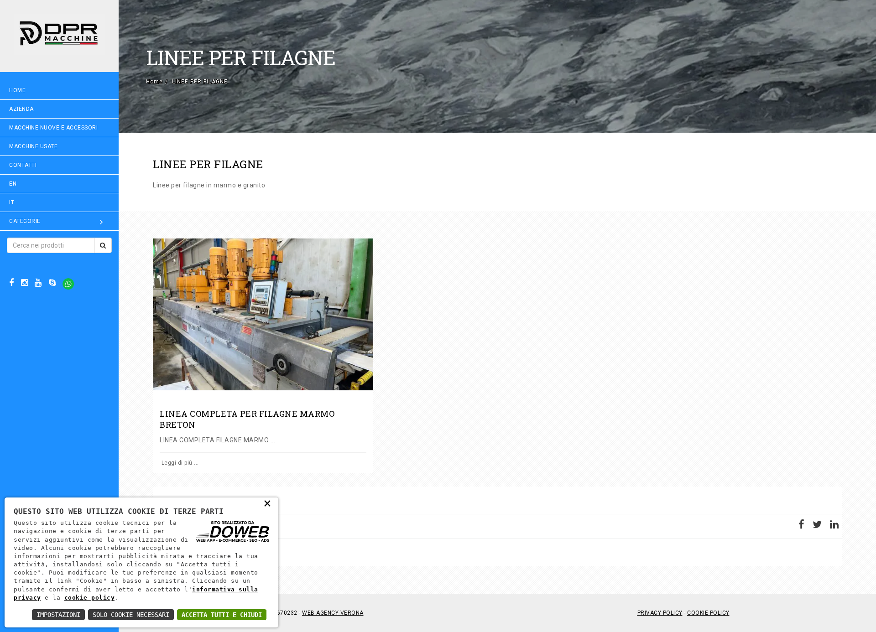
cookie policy (89, 597)
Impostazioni (58, 614)
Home (17, 90)
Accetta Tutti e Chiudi (222, 614)
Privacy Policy (660, 613)
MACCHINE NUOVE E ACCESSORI (53, 127)
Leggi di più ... (179, 463)
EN (12, 184)
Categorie (25, 221)
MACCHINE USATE (33, 146)
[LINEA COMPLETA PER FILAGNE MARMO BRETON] (263, 314)
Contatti (22, 165)
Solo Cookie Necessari (131, 614)
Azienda (21, 109)
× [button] (267, 502)
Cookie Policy (708, 613)
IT (11, 202)
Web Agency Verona (333, 613)
